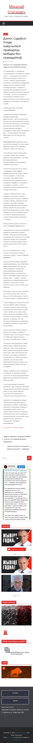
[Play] (17, 538)
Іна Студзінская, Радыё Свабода (13, 427)
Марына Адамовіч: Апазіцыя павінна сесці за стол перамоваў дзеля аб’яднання (17, 439)
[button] (19, 554)
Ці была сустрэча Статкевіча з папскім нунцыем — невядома (18, 447)
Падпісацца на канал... (18, 549)
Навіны (5, 34)
